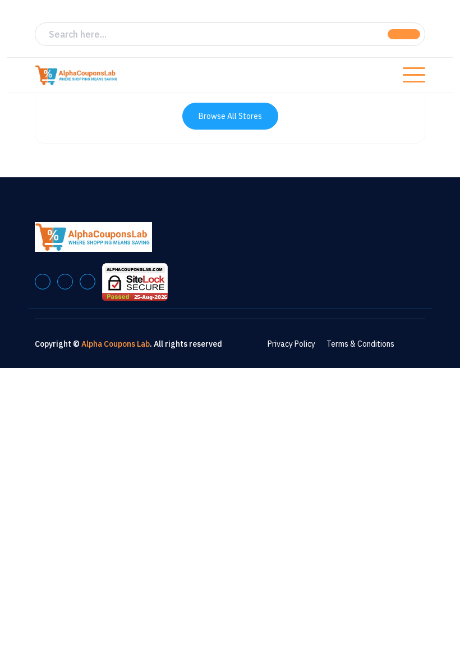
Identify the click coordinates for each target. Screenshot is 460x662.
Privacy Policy (291, 344)
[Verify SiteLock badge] (135, 281)
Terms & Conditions (360, 344)
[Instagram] (87, 281)
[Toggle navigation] (414, 75)
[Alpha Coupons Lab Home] (77, 75)
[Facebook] (42, 281)
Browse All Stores (230, 116)
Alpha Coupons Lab (115, 344)
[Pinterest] (65, 281)
